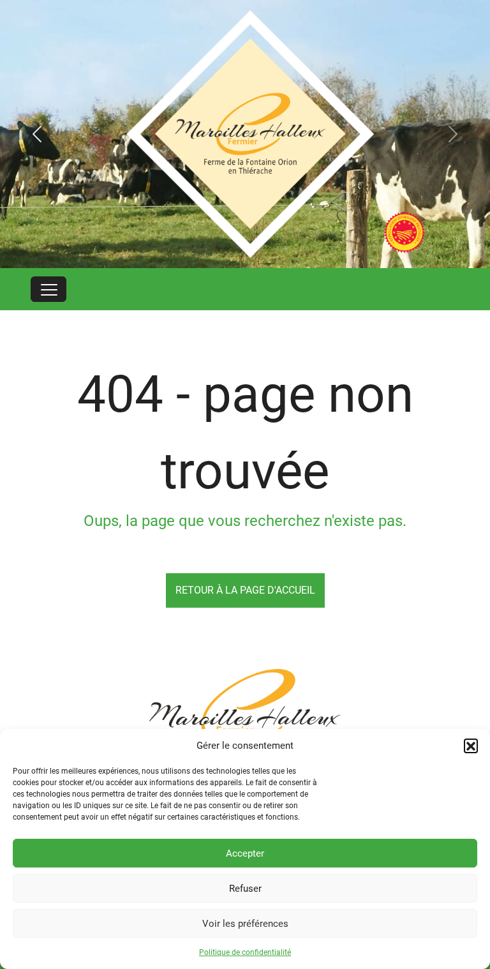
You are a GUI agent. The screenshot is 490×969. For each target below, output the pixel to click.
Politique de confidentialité (245, 952)
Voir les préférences (245, 923)
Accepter (245, 853)
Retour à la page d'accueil (245, 590)
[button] (470, 745)
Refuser (245, 888)
